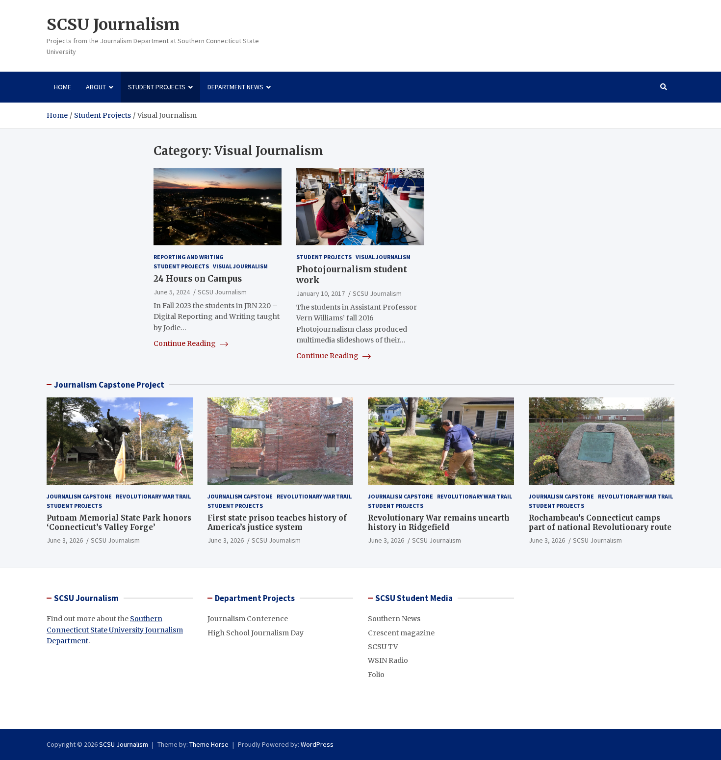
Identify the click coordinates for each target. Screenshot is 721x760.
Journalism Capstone (79, 496)
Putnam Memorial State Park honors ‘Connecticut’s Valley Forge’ (119, 522)
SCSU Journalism (113, 24)
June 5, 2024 (172, 292)
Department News (235, 86)
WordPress (317, 744)
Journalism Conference (247, 618)
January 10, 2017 (320, 293)
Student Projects (156, 86)
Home (62, 86)
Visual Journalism (240, 266)
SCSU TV (383, 646)
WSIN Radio (388, 660)
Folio (376, 674)
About (96, 86)
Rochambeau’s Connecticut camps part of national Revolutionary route (600, 522)
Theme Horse (209, 744)
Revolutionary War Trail (153, 496)
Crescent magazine (401, 633)
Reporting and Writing (189, 257)
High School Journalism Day (255, 633)
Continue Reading (185, 343)
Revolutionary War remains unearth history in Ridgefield (439, 522)
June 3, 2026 (65, 540)
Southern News (394, 618)
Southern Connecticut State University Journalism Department (115, 629)
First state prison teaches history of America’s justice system (277, 522)
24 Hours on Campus (198, 278)
